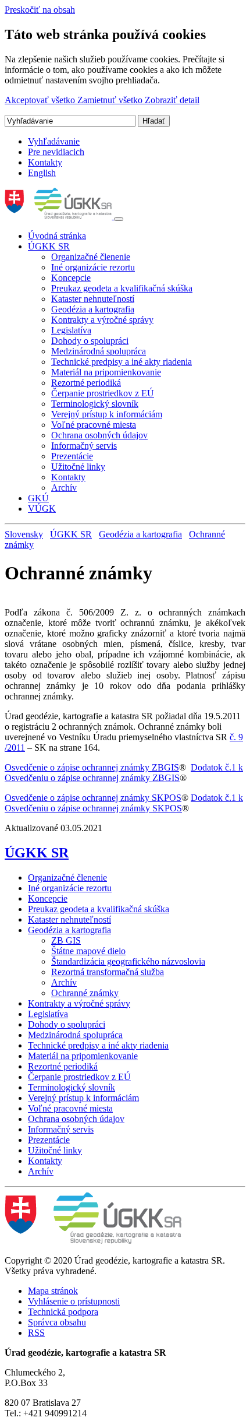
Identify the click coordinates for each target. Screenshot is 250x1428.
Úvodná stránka (57, 236)
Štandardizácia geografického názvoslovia (128, 961)
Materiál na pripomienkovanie (106, 372)
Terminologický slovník (94, 404)
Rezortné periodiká (86, 383)
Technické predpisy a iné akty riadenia (121, 362)
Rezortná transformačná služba (107, 972)
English (42, 173)
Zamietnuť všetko (111, 100)
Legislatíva (71, 330)
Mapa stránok (53, 1291)
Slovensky (24, 534)
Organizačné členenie (90, 257)
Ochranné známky (85, 993)
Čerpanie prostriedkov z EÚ (102, 393)
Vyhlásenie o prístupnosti (74, 1301)
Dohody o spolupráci (89, 341)
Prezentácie (72, 456)
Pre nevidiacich (56, 152)
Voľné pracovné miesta (93, 425)
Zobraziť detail (172, 100)
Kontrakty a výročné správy (102, 320)
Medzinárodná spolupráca (98, 351)
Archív (64, 488)
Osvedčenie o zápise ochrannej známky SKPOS (93, 798)
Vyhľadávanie (54, 141)
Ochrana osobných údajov (99, 435)
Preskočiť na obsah (40, 10)
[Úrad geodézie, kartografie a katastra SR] (59, 216)
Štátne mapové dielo (88, 951)
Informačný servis (84, 446)
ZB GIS (66, 940)
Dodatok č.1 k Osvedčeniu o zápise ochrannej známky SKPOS (124, 803)
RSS (36, 1333)
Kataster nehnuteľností (92, 299)
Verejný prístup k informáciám (106, 414)
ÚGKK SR (49, 246)
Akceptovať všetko (41, 100)
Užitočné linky (78, 467)
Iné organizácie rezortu (93, 267)
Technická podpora (63, 1312)
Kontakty (45, 162)
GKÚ (38, 498)
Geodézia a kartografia (92, 309)
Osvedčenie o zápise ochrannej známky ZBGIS (92, 767)
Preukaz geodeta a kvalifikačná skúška (121, 288)
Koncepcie (71, 278)
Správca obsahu (57, 1322)
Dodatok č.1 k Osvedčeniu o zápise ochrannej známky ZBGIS (124, 772)
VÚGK (42, 508)
